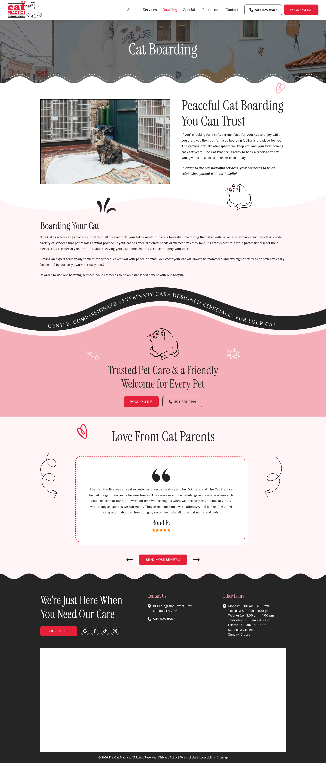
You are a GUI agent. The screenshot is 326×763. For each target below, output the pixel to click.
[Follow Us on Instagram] (115, 631)
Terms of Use (188, 757)
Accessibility (207, 757)
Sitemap (222, 757)
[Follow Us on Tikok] (105, 631)
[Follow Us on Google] (85, 631)
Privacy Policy (168, 757)
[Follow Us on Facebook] (95, 631)
